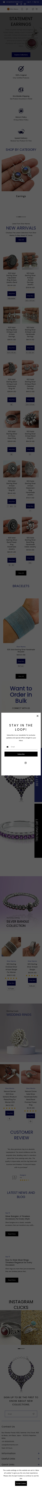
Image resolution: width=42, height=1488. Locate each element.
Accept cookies (21, 1483)
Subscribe (21, 754)
